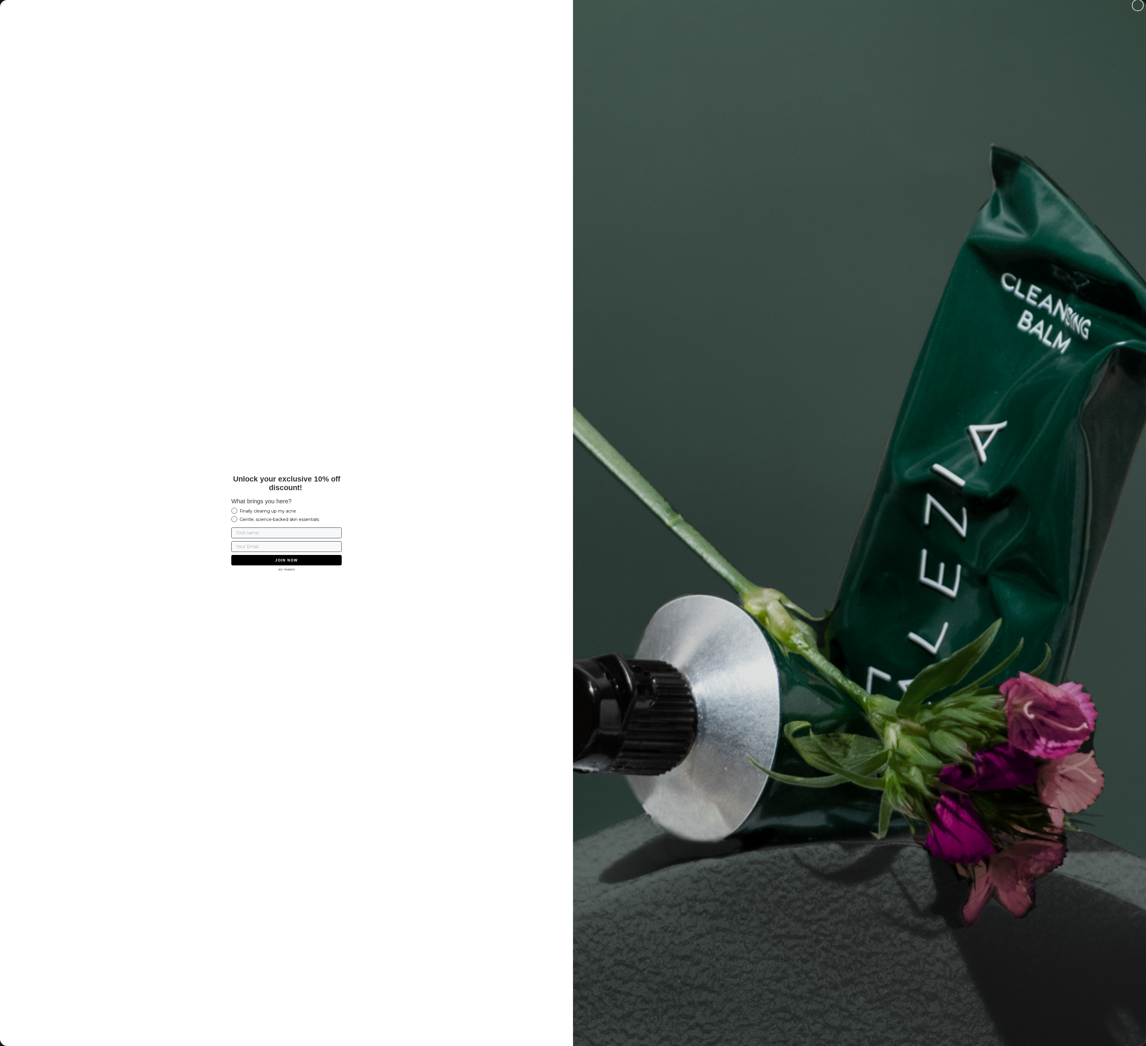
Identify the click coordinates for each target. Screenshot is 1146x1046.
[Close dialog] (1138, 5)
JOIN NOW (286, 560)
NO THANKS (286, 569)
